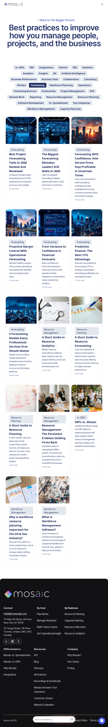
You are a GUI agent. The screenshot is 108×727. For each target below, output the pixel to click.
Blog (36, 661)
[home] (13, 4)
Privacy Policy (80, 720)
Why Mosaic (10, 668)
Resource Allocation (75, 626)
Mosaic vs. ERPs (12, 661)
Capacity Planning (74, 620)
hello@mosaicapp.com (15, 613)
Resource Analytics (75, 633)
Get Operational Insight (49, 633)
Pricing (70, 668)
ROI (36, 655)
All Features (40, 674)
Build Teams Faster (47, 626)
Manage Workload (46, 620)
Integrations (10, 674)
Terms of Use (97, 720)
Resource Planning (74, 613)
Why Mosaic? (74, 655)
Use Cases (73, 661)
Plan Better (43, 613)
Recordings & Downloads (47, 681)
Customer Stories (43, 698)
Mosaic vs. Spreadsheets (17, 655)
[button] (102, 4)
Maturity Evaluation (44, 704)
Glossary (38, 668)
